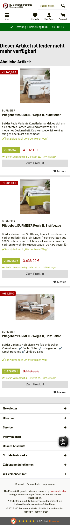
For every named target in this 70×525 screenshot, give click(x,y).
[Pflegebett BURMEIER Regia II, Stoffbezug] (35, 196)
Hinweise (54, 521)
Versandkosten (58, 491)
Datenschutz (33, 484)
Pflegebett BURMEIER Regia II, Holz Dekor (31, 336)
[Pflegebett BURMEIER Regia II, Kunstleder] (35, 85)
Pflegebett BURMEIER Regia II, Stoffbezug (31, 225)
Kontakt (19, 484)
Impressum (49, 484)
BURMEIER (8, 110)
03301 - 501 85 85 (53, 26)
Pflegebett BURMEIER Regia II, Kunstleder (31, 115)
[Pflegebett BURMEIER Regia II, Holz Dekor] (35, 306)
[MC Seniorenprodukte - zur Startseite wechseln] (17, 6)
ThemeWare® (40, 511)
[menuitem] (63, 16)
